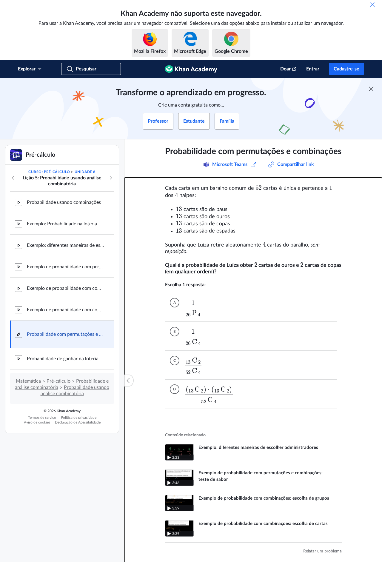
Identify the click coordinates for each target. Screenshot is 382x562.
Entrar (312, 69)
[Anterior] (13, 177)
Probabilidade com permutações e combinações (65, 334)
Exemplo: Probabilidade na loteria (62, 223)
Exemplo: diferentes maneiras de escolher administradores (65, 245)
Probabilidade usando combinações (64, 202)
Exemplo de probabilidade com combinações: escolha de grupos (65, 288)
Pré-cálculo (58, 381)
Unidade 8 (85, 172)
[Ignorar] (372, 5)
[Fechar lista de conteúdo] (129, 381)
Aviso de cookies (37, 422)
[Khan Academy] (191, 69)
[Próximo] (110, 177)
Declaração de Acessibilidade (78, 422)
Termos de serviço (42, 417)
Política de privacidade (78, 417)
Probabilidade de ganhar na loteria (62, 358)
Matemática (28, 381)
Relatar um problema (322, 551)
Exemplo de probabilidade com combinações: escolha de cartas (65, 309)
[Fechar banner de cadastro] (371, 89)
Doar (285, 69)
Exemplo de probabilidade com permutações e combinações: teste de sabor (65, 266)
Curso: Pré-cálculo (49, 172)
